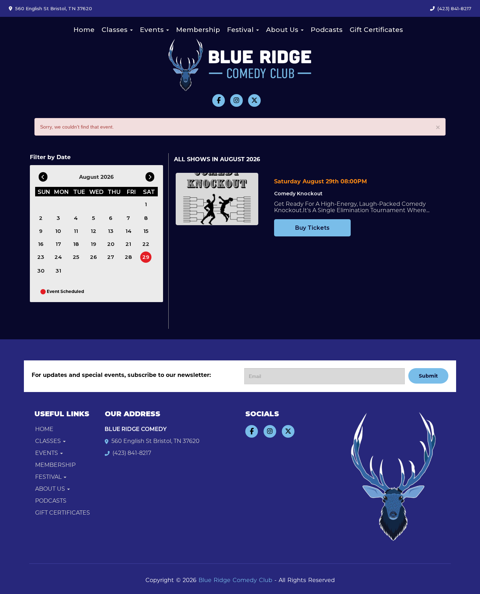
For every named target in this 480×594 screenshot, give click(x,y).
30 (41, 270)
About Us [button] (283, 30)
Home (84, 30)
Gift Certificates (376, 30)
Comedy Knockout (298, 193)
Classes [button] (115, 30)
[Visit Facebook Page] (218, 100)
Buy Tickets (312, 227)
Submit (428, 376)
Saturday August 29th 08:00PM (320, 181)
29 (145, 257)
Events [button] (153, 30)
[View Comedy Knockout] (217, 199)
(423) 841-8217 (454, 8)
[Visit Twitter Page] (254, 100)
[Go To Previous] (43, 175)
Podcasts (327, 30)
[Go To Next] (149, 175)
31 (58, 270)
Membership (198, 30)
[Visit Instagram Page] (236, 100)
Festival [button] (241, 30)
